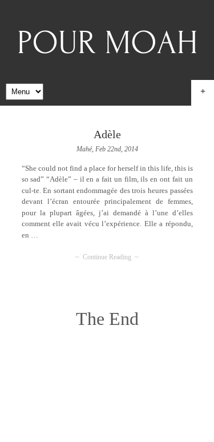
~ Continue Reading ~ (107, 257)
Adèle (107, 134)
